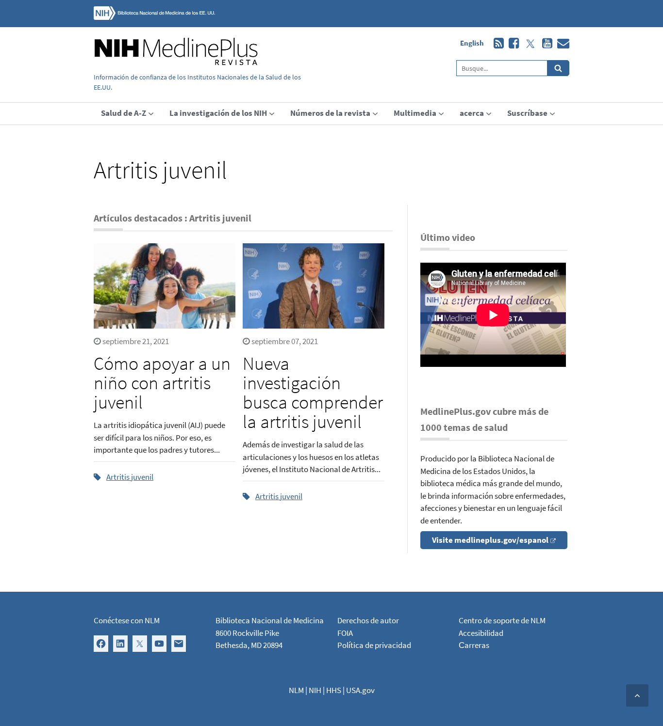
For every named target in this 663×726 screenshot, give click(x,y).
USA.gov (360, 690)
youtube (544, 43)
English (472, 42)
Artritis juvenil (129, 477)
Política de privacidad (374, 645)
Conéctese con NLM (127, 620)
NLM (296, 690)
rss (496, 43)
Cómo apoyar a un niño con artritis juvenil (162, 382)
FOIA (345, 633)
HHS (333, 690)
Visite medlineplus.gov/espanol (490, 540)
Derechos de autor (368, 620)
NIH (315, 690)
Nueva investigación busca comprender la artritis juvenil (313, 392)
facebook (511, 43)
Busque (558, 68)
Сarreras (474, 645)
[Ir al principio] (637, 695)
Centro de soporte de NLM (502, 620)
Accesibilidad (481, 633)
